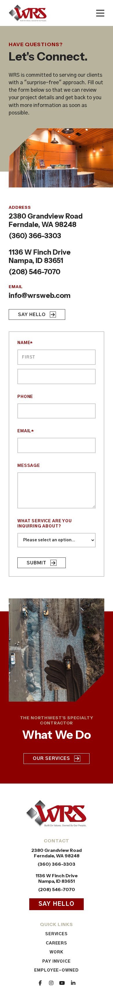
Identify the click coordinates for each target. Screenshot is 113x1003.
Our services (51, 758)
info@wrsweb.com (40, 295)
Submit (36, 563)
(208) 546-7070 (34, 272)
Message (28, 466)
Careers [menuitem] (57, 943)
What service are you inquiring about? (44, 523)
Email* (25, 431)
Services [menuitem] (56, 934)
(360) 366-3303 (35, 236)
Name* (25, 343)
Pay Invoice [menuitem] (56, 961)
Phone (25, 397)
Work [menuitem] (56, 952)
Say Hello (32, 314)
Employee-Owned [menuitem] (56, 970)
